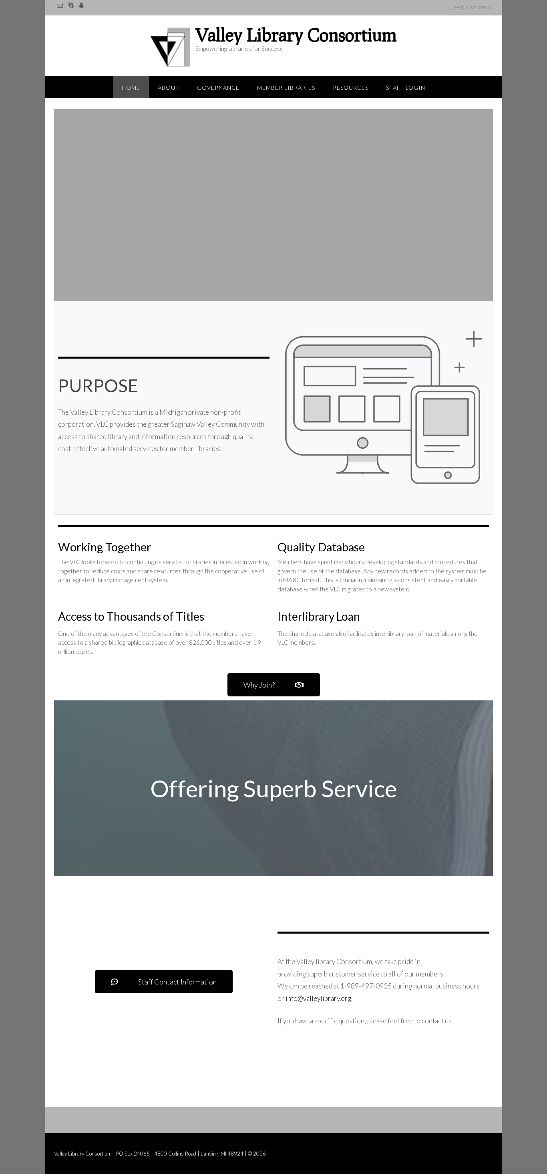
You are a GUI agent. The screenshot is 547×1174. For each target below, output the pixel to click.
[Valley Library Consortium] (172, 46)
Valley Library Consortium (296, 34)
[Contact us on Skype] (71, 5)
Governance (218, 87)
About (168, 87)
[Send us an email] (60, 5)
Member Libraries (286, 87)
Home (131, 87)
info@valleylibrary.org (318, 998)
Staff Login (405, 87)
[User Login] (81, 5)
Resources (350, 87)
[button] (273, 684)
